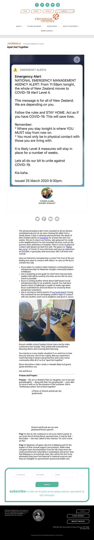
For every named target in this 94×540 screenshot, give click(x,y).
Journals (14, 43)
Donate (36, 11)
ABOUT (18, 26)
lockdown (44, 238)
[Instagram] (42, 5)
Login (25, 11)
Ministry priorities (78, 521)
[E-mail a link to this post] (50, 219)
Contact (48, 11)
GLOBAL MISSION (34, 26)
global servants (78, 516)
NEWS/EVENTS (47, 31)
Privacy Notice (59, 535)
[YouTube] (58, 5)
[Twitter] (53, 5)
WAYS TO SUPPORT (70, 26)
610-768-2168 (84, 528)
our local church (59, 292)
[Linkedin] (47, 5)
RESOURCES (52, 26)
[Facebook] (37, 5)
